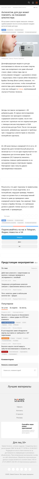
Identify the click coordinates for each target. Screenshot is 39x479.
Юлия (14, 280)
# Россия (16, 325)
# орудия (19, 338)
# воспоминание (13, 351)
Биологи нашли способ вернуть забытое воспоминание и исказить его (15, 348)
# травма (15, 340)
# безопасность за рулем (9, 32)
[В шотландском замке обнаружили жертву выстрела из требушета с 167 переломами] (35, 333)
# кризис (4, 325)
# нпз (10, 325)
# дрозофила (23, 351)
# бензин (18, 322)
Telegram (19, 237)
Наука (3, 30)
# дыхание (20, 32)
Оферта (19, 407)
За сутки (4, 308)
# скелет (25, 338)
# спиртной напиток (30, 32)
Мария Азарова (17, 289)
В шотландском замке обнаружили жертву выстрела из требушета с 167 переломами (15, 333)
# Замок (13, 338)
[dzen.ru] (21, 469)
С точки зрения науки (8, 322)
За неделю (14, 308)
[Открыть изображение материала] (19, 46)
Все (36, 263)
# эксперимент (13, 354)
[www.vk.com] (13, 469)
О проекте (19, 414)
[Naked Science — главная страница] (9, 2)
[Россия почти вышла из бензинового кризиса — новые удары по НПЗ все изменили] (35, 317)
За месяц (22, 308)
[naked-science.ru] (30, 469)
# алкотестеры (19, 30)
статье (20, 89)
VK (19, 246)
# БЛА (24, 322)
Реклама (19, 418)
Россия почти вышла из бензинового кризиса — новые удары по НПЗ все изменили (15, 317)
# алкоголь (10, 30)
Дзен (19, 242)
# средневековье (6, 340)
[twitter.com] (9, 469)
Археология (5, 338)
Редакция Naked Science (19, 7)
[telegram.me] (25, 469)
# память (4, 354)
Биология (4, 351)
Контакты (19, 410)
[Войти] (36, 2)
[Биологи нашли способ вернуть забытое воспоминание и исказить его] (35, 349)
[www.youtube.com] (17, 469)
